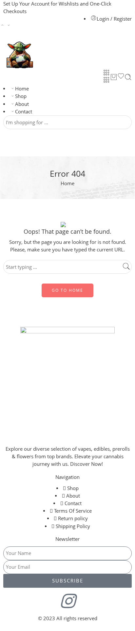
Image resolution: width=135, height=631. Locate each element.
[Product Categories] (106, 72)
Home (22, 89)
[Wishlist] (121, 77)
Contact (23, 111)
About (22, 104)
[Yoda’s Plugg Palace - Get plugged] (18, 53)
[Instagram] (67, 601)
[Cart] (113, 77)
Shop (21, 96)
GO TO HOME (67, 290)
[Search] (128, 77)
